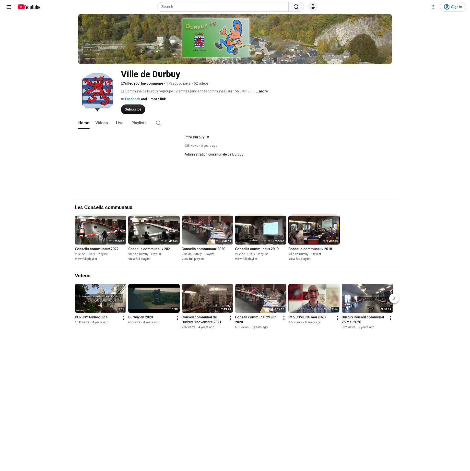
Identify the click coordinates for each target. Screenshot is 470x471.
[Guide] (9, 7)
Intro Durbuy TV (197, 137)
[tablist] (235, 123)
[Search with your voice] (313, 7)
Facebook (132, 99)
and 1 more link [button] (153, 99)
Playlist (103, 254)
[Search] (296, 7)
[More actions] (124, 318)
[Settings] (433, 7)
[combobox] (224, 7)
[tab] (84, 123)
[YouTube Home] (29, 7)
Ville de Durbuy (85, 254)
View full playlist (86, 259)
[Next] (394, 298)
